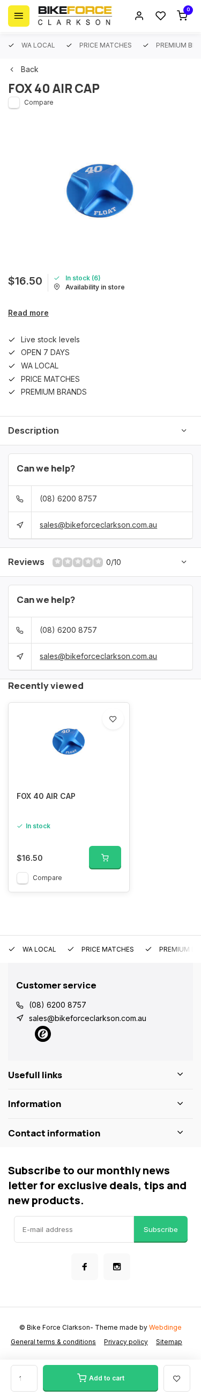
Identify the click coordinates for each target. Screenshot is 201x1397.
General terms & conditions (53, 1342)
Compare (39, 102)
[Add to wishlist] (113, 718)
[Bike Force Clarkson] (75, 16)
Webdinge (165, 1327)
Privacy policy (126, 1342)
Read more (28, 312)
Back (30, 69)
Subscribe (161, 1229)
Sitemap (169, 1342)
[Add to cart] (105, 857)
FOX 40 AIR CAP (46, 795)
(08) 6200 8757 (68, 498)
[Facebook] (84, 1266)
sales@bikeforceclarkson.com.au (98, 524)
